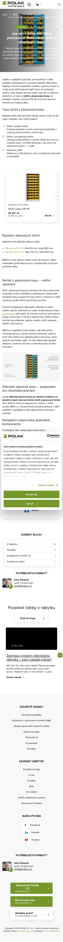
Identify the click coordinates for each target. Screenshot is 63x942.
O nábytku (28, 14)
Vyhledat (29, 4)
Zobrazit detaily (46, 485)
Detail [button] (48, 215)
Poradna (31, 780)
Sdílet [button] (35, 510)
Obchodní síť (31, 737)
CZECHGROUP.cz (52, 931)
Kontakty (31, 748)
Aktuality (11, 549)
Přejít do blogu (27, 618)
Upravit (30, 503)
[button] (38, 4)
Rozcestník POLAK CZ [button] (27, 888)
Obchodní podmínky (32, 714)
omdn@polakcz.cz (23, 586)
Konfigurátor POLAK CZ (19, 555)
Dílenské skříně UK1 (14, 248)
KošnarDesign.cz (24, 931)
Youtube (35, 839)
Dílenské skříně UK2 (14, 252)
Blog (15, 14)
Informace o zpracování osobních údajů (31, 720)
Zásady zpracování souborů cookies (31, 726)
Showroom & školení (31, 803)
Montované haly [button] (25, 901)
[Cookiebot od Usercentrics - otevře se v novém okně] (47, 436)
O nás (31, 775)
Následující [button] (57, 196)
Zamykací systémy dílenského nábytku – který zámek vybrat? (29, 658)
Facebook (35, 825)
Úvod (4, 14)
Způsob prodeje (31, 731)
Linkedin (35, 832)
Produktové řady (31, 769)
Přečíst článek (13, 677)
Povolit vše (31, 494)
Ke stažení (31, 791)
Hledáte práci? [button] (26, 914)
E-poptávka (31, 743)
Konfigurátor (8, 313)
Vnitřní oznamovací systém (31, 797)
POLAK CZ (13, 3)
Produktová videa (15, 561)
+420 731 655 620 (23, 583)
